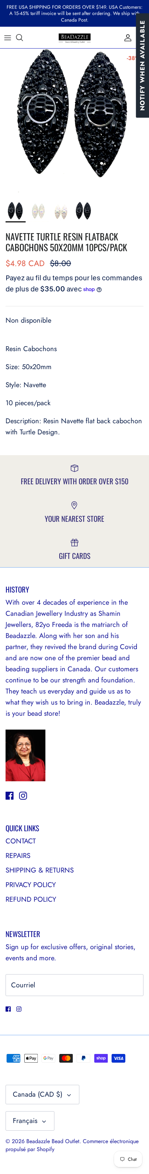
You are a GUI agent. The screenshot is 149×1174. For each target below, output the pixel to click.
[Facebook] (10, 796)
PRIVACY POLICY (31, 885)
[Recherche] (22, 37)
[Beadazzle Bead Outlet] (74, 37)
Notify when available (142, 65)
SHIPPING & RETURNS (40, 870)
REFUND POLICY (31, 899)
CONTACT (21, 841)
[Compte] (126, 37)
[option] (74, 123)
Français (25, 1121)
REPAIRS (18, 856)
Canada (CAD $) (37, 1094)
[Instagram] (23, 796)
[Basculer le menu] (7, 37)
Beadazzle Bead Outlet (52, 1141)
